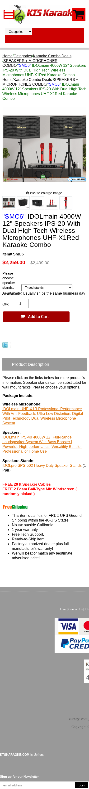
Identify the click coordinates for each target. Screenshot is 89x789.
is (22, 754)
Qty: (5, 304)
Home (7, 56)
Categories (23, 56)
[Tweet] (5, 346)
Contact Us (75, 609)
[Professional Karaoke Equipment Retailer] (44, 14)
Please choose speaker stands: (8, 280)
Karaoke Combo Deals (52, 56)
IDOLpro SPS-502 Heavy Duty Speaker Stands (42, 465)
